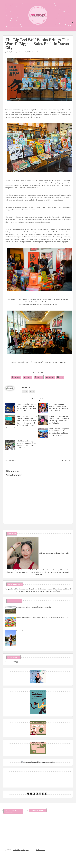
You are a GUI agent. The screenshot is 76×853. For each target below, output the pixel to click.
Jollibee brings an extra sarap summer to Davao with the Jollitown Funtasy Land (42, 618)
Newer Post (12, 460)
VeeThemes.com (40, 850)
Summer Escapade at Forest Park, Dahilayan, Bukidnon (34, 607)
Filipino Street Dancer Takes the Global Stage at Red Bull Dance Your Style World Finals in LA (58, 407)
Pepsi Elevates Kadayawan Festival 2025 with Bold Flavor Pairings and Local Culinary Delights (59, 432)
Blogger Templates (23, 850)
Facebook (40, 362)
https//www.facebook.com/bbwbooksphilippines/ (41, 304)
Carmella (13, 52)
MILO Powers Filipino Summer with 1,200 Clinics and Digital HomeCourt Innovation (27, 444)
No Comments (34, 52)
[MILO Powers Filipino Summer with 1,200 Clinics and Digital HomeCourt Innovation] (10, 445)
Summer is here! (21, 631)
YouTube (55, 362)
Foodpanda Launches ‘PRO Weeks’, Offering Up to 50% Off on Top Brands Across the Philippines (59, 420)
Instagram (47, 362)
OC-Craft (15, 850)
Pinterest (62, 362)
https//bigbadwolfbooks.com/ (40, 302)
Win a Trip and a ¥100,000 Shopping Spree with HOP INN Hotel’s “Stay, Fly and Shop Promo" (26, 407)
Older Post (63, 460)
